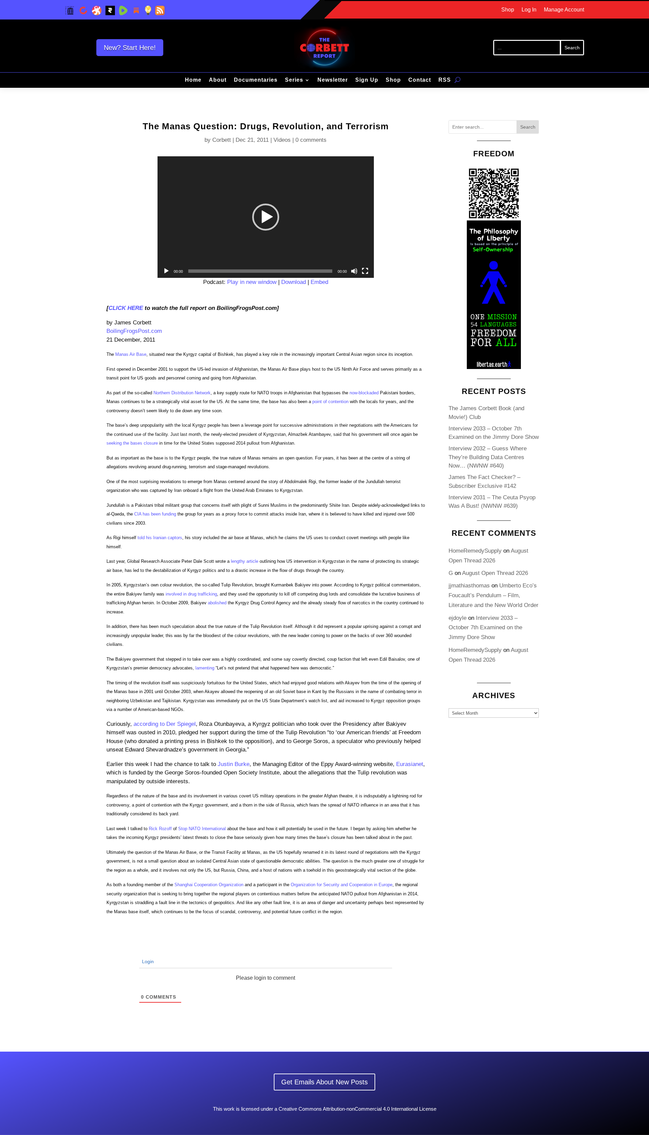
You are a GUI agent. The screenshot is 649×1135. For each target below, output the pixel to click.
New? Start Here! (130, 47)
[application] (266, 217)
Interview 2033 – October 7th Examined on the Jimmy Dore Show (485, 628)
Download (293, 282)
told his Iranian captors (160, 537)
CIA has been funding (155, 514)
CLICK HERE (126, 308)
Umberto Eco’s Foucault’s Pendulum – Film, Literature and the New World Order (493, 595)
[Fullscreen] (365, 271)
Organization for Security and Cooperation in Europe (341, 884)
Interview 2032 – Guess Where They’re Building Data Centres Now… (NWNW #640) (488, 457)
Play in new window (252, 282)
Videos (282, 140)
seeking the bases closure (132, 443)
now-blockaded (364, 392)
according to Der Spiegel (165, 724)
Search (527, 127)
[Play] (166, 271)
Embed (319, 282)
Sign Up (366, 80)
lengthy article (244, 561)
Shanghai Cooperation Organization (208, 884)
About (217, 80)
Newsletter (332, 80)
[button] (265, 217)
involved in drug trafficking (191, 594)
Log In (529, 9)
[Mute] (354, 271)
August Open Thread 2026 (495, 573)
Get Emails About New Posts (324, 1082)
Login (147, 961)
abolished (217, 602)
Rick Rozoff (160, 828)
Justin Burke (233, 764)
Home (193, 80)
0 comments (311, 140)
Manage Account (564, 9)
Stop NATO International (202, 828)
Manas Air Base (130, 354)
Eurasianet (409, 764)
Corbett (221, 140)
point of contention (330, 401)
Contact (419, 80)
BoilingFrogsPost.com (134, 331)
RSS (444, 80)
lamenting (204, 667)
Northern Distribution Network (182, 392)
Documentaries (256, 80)
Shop (507, 9)
